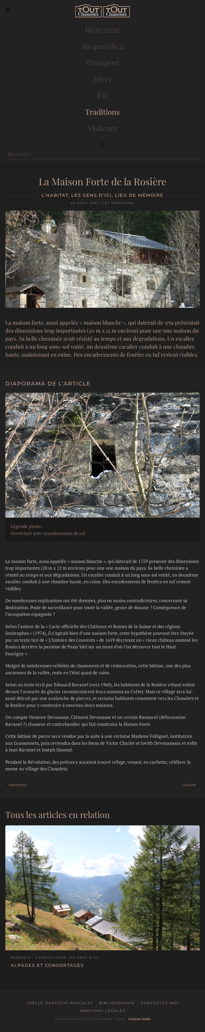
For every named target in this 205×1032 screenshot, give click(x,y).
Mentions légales (102, 1011)
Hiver (102, 79)
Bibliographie (117, 1003)
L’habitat (54, 195)
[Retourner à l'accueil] (102, 10)
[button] (8, 10)
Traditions (102, 112)
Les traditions (118, 203)
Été (102, 95)
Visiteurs (102, 128)
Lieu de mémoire (139, 195)
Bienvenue (102, 29)
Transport (102, 62)
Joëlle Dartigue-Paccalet (59, 1003)
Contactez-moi (160, 1003)
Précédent (18, 785)
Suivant (189, 785)
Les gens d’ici (91, 195)
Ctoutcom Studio (139, 1019)
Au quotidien (102, 46)
